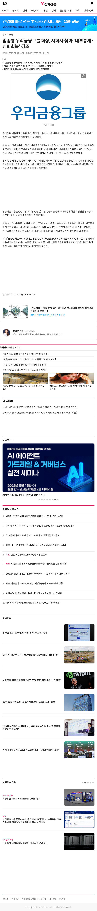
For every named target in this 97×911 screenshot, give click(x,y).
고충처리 (42, 899)
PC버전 (62, 899)
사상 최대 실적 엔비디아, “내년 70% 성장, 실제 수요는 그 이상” (32, 680)
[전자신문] (48, 3)
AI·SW (5, 10)
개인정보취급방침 (29, 899)
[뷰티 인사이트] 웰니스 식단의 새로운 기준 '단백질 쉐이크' (38, 334)
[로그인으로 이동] (91, 3)
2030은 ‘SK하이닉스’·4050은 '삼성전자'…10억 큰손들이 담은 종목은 (37, 574)
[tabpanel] (48, 470)
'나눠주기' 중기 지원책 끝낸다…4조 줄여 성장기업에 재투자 (33, 535)
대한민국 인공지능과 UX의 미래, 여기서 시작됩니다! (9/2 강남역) (33, 62)
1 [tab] (39, 499)
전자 (25, 10)
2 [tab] (42, 499)
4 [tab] (47, 499)
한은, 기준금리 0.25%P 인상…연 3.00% (26, 554)
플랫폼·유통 (66, 10)
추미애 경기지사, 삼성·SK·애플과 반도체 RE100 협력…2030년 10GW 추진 (40, 526)
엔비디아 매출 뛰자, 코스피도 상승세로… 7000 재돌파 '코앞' (33, 602)
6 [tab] (52, 499)
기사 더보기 (29, 331)
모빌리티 (35, 10)
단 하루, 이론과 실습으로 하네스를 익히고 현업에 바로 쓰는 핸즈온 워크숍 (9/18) (40, 412)
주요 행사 (8, 439)
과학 (78, 10)
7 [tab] (55, 499)
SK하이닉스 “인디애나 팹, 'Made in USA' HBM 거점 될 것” (30, 655)
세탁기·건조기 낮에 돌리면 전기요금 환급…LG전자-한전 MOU (34, 516)
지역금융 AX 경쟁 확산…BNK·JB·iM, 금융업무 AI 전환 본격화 (34, 593)
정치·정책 (88, 10)
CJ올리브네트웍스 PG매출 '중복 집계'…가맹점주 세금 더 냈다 (36, 564)
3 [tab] (44, 499)
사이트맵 (52, 899)
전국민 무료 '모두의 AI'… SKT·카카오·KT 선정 (25, 632)
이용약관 (15, 899)
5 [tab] (50, 499)
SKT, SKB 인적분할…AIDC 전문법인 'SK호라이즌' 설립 (29, 702)
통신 (45, 10)
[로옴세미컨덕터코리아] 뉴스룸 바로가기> (47, 315)
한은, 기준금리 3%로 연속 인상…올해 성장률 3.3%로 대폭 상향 (34, 583)
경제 (54, 10)
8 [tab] (57, 499)
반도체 (15, 10)
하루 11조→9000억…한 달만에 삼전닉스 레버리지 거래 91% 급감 (36, 545)
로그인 (5, 899)
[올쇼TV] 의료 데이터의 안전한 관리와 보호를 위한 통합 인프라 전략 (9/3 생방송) (40, 406)
